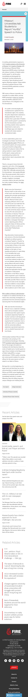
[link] (7, 4)
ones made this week (10, 143)
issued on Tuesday (16, 66)
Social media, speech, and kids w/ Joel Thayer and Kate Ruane (13, 448)
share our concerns (18, 97)
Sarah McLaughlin (10, 37)
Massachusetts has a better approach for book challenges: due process (13, 517)
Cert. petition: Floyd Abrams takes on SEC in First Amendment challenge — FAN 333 (13, 554)
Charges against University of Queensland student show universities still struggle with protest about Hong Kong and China (14, 589)
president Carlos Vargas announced (15, 343)
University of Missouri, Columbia (10, 391)
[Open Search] (21, 4)
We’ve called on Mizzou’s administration (13, 293)
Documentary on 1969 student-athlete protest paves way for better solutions (13, 615)
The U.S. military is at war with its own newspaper (12, 494)
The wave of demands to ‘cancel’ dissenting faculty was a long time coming (14, 565)
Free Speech (6, 387)
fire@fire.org (9, 648)
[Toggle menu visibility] (25, 4)
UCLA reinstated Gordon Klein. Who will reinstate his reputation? (13, 575)
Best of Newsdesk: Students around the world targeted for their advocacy (14, 603)
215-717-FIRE (18, 648)
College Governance (16, 387)
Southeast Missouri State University (11, 396)
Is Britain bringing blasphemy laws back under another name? (13, 472)
